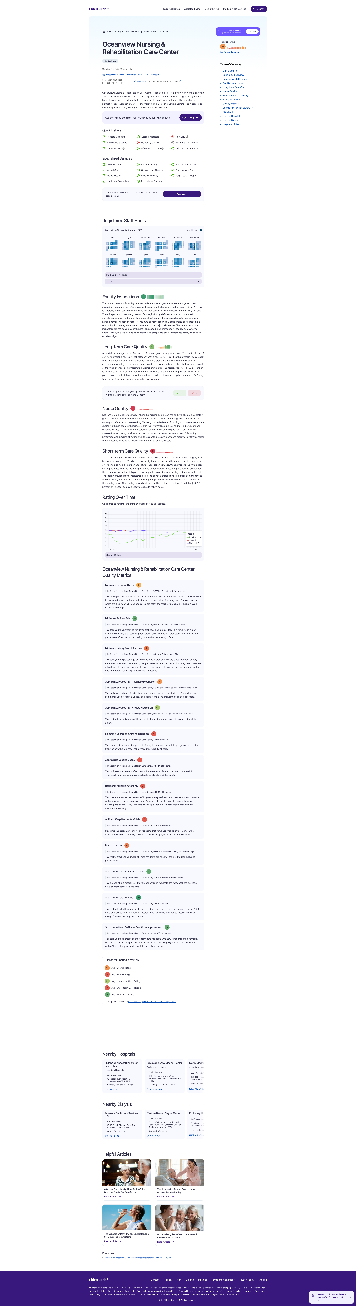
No (196, 393)
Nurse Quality (230, 91)
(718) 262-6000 (154, 1089)
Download (252, 31)
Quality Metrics (231, 103)
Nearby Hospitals (232, 116)
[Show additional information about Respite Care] (162, 148)
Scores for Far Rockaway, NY (238, 107)
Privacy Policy (246, 1279)
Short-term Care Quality (235, 95)
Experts (190, 1279)
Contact (155, 1279)
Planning (202, 1279)
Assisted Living (192, 9)
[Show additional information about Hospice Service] (123, 148)
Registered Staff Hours (235, 79)
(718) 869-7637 (154, 1136)
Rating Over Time (232, 99)
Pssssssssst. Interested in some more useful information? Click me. (331, 1297)
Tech (178, 1279)
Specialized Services (233, 75)
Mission (168, 1279)
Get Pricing (188, 117)
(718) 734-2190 (112, 1136)
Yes (181, 393)
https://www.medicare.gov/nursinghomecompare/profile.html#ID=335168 (138, 1258)
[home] (99, 9)
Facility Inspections (233, 83)
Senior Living (212, 9)
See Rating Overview (229, 52)
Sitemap (262, 1279)
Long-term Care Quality (235, 87)
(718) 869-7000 (112, 1089)
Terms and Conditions (223, 1279)
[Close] (350, 1297)
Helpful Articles (231, 124)
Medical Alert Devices (234, 9)
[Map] (153, 1028)
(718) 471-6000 (138, 81)
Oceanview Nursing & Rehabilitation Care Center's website (132, 75)
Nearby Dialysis (231, 120)
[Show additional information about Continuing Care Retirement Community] (187, 137)
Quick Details (230, 70)
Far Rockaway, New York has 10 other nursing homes (152, 1001)
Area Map (228, 111)
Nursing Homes (171, 9)
